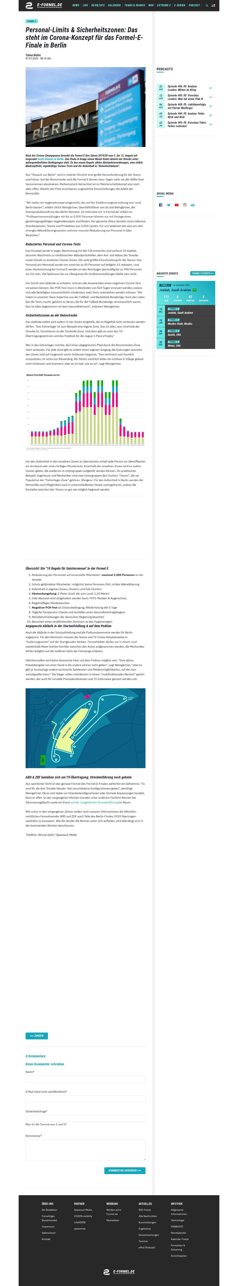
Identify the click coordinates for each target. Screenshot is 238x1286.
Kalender (114, 5)
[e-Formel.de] (44, 5)
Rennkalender (178, 1232)
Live (85, 5)
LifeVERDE (80, 1222)
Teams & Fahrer (134, 5)
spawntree (80, 1228)
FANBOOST (177, 1226)
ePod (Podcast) (147, 1247)
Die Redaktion (49, 1209)
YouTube (177, 205)
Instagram (185, 205)
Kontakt (46, 1239)
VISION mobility (83, 1216)
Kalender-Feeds (180, 1239)
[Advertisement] (85, 527)
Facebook (161, 205)
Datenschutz (49, 1232)
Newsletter (193, 205)
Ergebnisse (145, 1228)
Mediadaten (112, 1220)
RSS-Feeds (145, 1209)
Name (32, 1072)
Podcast (194, 5)
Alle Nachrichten (148, 1216)
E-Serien (179, 5)
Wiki (151, 5)
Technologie (177, 1220)
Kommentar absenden (123, 1170)
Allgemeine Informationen (179, 1212)
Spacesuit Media (83, 1209)
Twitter (169, 205)
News (75, 5)
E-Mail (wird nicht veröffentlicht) (46, 1091)
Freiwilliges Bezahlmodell (49, 1218)
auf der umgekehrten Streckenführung (94, 802)
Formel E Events (201, 273)
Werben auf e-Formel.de (114, 1212)
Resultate (98, 5)
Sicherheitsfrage (36, 1111)
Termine (143, 1241)
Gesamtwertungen (149, 1234)
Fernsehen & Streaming (178, 1247)
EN (213, 5)
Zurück (39, 1035)
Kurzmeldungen (147, 1222)
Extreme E (164, 5)
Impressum (48, 1226)
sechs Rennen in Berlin (51, 159)
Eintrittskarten (179, 1255)
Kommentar (34, 1135)
